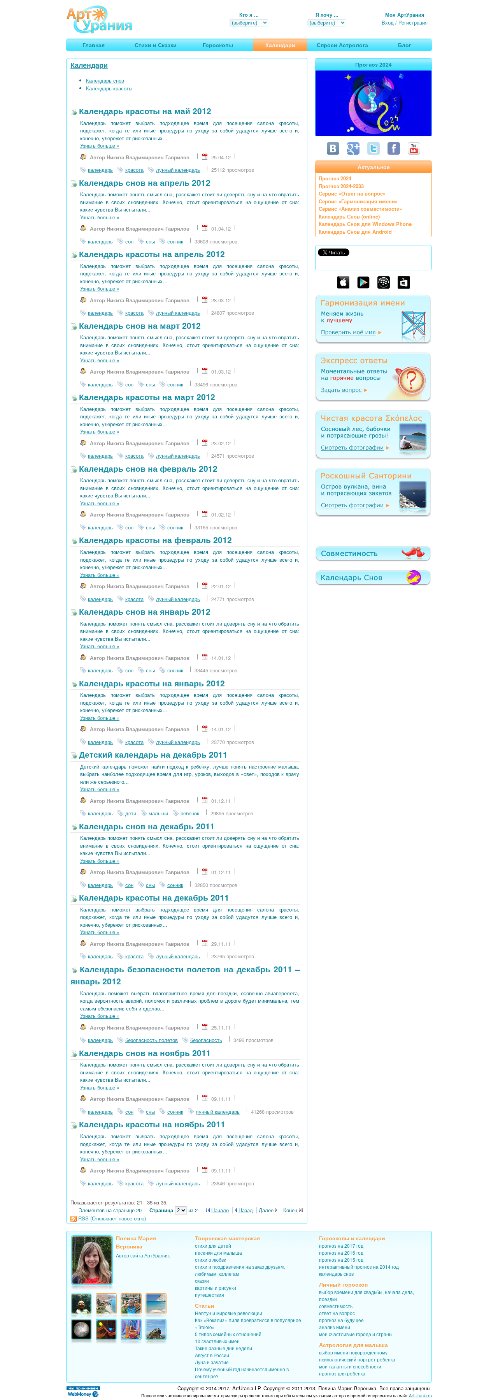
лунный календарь (178, 169)
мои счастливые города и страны (356, 1334)
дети (130, 813)
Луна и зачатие (212, 1362)
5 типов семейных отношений (228, 1334)
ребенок (190, 813)
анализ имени (334, 1327)
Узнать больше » (99, 145)
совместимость (335, 1306)
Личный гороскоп (343, 1284)
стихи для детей (213, 1245)
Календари (89, 65)
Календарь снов (105, 80)
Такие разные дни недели (223, 1348)
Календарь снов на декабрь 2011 (146, 826)
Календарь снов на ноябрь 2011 (144, 1052)
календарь (100, 169)
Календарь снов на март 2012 (139, 325)
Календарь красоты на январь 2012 (151, 683)
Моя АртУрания (404, 14)
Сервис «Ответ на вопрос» (352, 193)
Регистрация (413, 22)
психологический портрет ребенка (357, 1359)
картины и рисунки (215, 1287)
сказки (202, 1280)
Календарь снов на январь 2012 (143, 611)
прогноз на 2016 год (341, 1252)
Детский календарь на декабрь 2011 (152, 754)
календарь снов (336, 1273)
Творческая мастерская (227, 1238)
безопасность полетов (151, 1040)
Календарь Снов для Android (355, 231)
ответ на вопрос (337, 1313)
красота (134, 169)
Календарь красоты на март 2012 (146, 396)
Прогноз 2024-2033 (341, 186)
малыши (158, 813)
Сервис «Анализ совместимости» (360, 208)
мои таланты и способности (350, 1366)
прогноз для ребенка (342, 1373)
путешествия (209, 1294)
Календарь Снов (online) (349, 216)
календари (370, 1238)
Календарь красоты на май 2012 (144, 110)
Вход (388, 22)
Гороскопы (334, 1238)
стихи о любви (210, 1259)
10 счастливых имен (217, 1341)
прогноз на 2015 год (341, 1259)
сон (129, 241)
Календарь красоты (109, 88)
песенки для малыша (218, 1252)
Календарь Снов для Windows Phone (365, 223)
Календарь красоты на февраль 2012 (154, 539)
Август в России (212, 1355)
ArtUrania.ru (420, 1395)
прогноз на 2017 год (341, 1245)
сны (150, 241)
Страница (162, 1210)
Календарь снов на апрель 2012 (143, 182)
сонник (175, 241)
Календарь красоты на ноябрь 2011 (151, 1124)
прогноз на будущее (341, 1320)
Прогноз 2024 (335, 178)
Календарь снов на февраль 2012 (147, 468)
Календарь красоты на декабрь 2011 (153, 897)
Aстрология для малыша (353, 1345)
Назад (245, 1210)
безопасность (206, 1040)
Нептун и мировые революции (228, 1313)
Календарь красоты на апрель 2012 (151, 253)
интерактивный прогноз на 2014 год (359, 1266)
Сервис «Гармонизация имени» (358, 201)
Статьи (204, 1305)
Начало (220, 1210)
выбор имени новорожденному (353, 1352)
